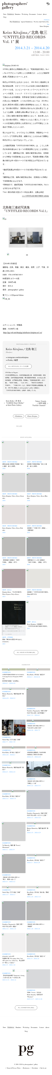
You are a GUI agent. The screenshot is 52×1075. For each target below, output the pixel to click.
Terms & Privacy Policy (14, 1068)
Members (18, 14)
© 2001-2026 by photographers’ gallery (26, 1064)
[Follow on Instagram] (17, 1038)
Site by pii (43, 1068)
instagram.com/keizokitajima (18, 357)
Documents (32, 14)
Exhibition (10, 14)
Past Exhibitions (15, 22)
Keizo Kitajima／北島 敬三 (21, 350)
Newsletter (35, 1068)
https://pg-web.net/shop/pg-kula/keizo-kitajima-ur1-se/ (22, 332)
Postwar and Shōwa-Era (41, 22)
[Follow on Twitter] (23, 1038)
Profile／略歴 (13, 360)
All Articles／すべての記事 (18, 366)
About (45, 14)
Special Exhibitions (27, 22)
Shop (4, 17)
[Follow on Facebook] (29, 1038)
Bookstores (26, 1068)
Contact (39, 14)
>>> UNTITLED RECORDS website (35, 196)
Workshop (25, 14)
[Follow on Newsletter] (35, 1038)
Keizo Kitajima (44, 26)
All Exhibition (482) (26, 1007)
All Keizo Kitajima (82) (26, 652)
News (4, 14)
